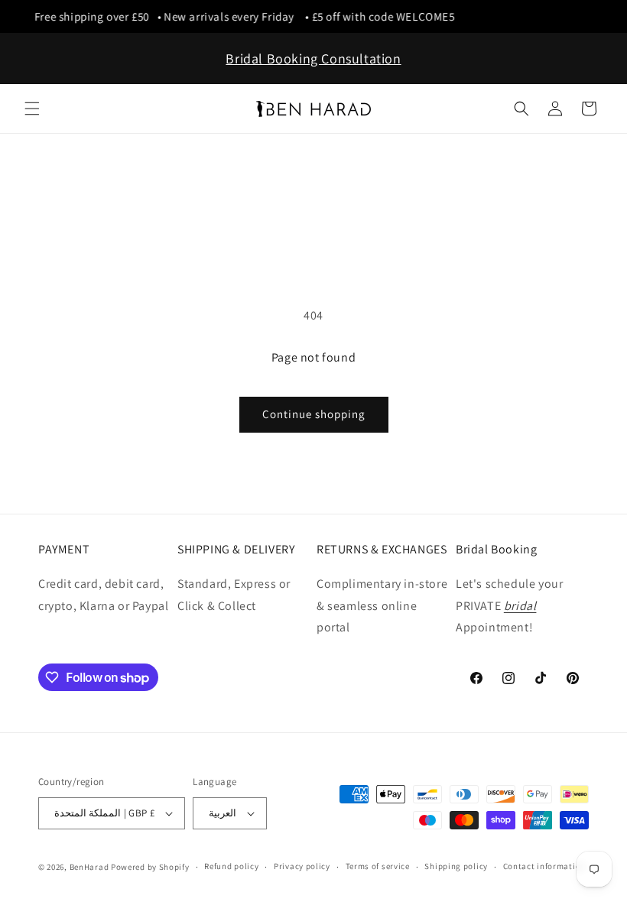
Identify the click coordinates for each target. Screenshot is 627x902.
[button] (32, 108)
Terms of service (378, 866)
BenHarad (89, 866)
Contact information (544, 866)
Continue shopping (313, 414)
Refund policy (231, 866)
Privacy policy (302, 866)
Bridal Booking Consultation (313, 58)
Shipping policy (456, 866)
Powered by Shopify (150, 866)
